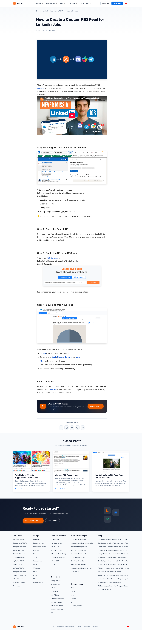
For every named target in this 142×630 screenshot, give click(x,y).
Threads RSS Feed (19, 554)
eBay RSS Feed (18, 579)
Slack (73, 595)
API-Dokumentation (57, 606)
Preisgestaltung (55, 581)
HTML (35, 575)
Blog (37, 11)
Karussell (36, 550)
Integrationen (77, 584)
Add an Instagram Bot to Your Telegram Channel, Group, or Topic (113, 586)
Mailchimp (74, 588)
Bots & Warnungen (56, 543)
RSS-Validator (55, 595)
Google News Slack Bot (78, 564)
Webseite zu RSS (18, 539)
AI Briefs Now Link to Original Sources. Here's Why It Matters (113, 564)
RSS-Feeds (17, 536)
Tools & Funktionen (58, 536)
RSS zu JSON (55, 561)
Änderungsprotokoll (57, 609)
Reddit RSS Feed (18, 564)
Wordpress (36, 568)
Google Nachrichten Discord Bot (81, 568)
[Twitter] (61, 427)
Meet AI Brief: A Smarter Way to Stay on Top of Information (113, 579)
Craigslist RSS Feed (19, 557)
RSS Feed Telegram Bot (79, 546)
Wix (34, 579)
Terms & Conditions (83, 626)
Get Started (94, 406)
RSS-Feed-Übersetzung (58, 554)
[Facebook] (72, 427)
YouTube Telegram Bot (78, 539)
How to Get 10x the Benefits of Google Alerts (112, 557)
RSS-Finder (54, 591)
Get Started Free (31, 520)
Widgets (36, 536)
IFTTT (73, 602)
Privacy (95, 626)
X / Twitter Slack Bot (77, 561)
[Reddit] (77, 427)
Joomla (73, 598)
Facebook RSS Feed (19, 575)
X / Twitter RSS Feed (19, 561)
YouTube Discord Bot (78, 557)
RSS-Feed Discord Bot (78, 550)
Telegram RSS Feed (19, 571)
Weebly (35, 564)
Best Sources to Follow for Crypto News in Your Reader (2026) (113, 543)
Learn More (52, 520)
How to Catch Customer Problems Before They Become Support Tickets (113, 550)
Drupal (35, 571)
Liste (34, 554)
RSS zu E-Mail (55, 546)
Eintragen (105, 3)
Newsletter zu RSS (56, 550)
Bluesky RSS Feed (19, 582)
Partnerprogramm (56, 602)
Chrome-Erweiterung (57, 598)
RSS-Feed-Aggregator (58, 557)
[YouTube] (128, 626)
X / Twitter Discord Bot (78, 554)
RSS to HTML (37, 539)
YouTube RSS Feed (19, 568)
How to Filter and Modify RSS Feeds (109, 582)
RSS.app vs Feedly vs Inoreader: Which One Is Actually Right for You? (113, 568)
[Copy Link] (83, 427)
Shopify (35, 557)
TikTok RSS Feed (18, 550)
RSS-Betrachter (55, 588)
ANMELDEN (117, 3)
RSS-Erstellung (55, 539)
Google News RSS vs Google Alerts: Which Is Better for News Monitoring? (113, 554)
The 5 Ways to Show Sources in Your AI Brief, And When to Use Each (113, 561)
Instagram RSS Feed (19, 546)
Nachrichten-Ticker (39, 546)
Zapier (73, 591)
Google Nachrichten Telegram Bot (82, 543)
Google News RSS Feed (20, 543)
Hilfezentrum (55, 613)
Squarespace (37, 561)
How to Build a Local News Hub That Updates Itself (113, 546)
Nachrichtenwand (38, 543)
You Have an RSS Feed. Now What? (109, 571)
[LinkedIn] (66, 427)
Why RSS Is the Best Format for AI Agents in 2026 (113, 575)
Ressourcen (55, 577)
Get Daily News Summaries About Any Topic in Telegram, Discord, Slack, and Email (113, 539)
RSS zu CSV (54, 564)
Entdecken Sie (55, 584)
